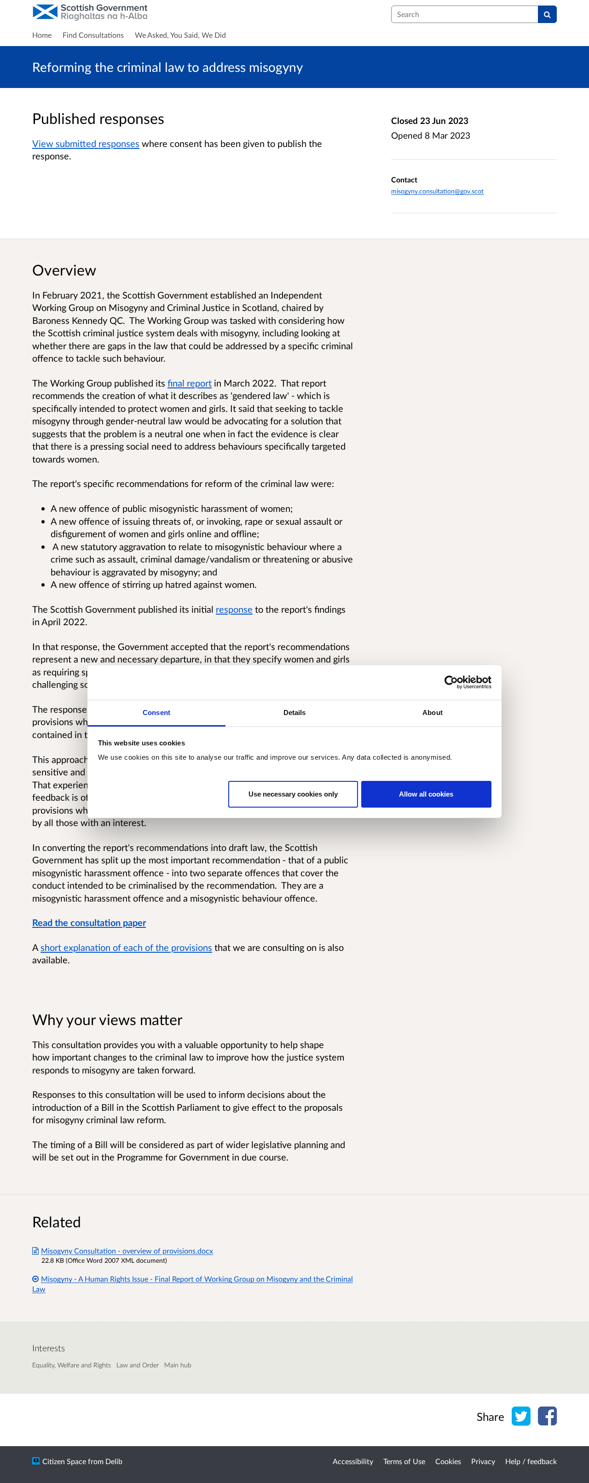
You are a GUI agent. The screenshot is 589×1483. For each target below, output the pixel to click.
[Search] (547, 14)
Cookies (448, 1461)
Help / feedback (531, 1461)
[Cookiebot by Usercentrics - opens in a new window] (451, 682)
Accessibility (353, 1461)
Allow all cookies (426, 793)
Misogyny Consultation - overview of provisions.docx (127, 1250)
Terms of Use (404, 1461)
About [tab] (432, 712)
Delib (113, 1461)
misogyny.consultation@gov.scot (437, 191)
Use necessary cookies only (293, 793)
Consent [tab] (156, 712)
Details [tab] (294, 712)
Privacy (483, 1461)
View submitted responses (85, 143)
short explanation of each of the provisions (126, 947)
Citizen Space (64, 1461)
